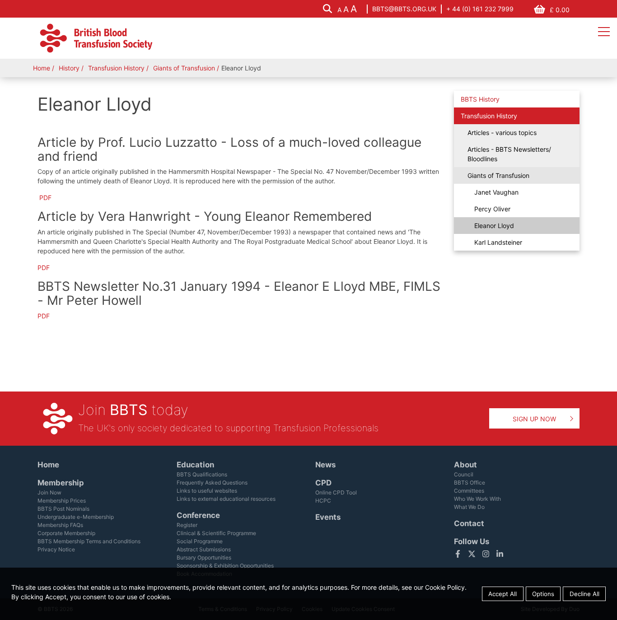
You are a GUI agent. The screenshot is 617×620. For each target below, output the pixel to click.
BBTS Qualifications (202, 474)
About (465, 464)
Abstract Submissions (204, 549)
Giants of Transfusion (185, 68)
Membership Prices (61, 500)
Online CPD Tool (336, 492)
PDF (45, 197)
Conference (198, 515)
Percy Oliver (492, 209)
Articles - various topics (502, 132)
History (69, 68)
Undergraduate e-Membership (75, 516)
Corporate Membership (66, 533)
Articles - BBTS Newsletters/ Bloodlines (509, 154)
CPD (323, 482)
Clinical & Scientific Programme (216, 533)
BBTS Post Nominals (63, 508)
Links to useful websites (207, 490)
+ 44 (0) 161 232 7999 (480, 9)
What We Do (469, 506)
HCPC (323, 500)
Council (463, 474)
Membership (60, 482)
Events (328, 517)
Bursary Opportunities (204, 557)
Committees (469, 490)
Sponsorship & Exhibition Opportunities (225, 565)
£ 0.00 (560, 10)
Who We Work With (477, 498)
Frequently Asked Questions (212, 482)
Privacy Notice (56, 549)
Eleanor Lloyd (494, 225)
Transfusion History (117, 68)
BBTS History (480, 99)
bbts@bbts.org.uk (404, 9)
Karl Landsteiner (498, 242)
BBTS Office (469, 482)
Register (187, 525)
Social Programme (200, 541)
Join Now (49, 492)
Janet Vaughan (496, 192)
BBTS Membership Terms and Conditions (88, 541)
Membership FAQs (60, 525)
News (325, 464)
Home (41, 68)
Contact (469, 523)
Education (195, 464)
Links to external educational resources (226, 498)
